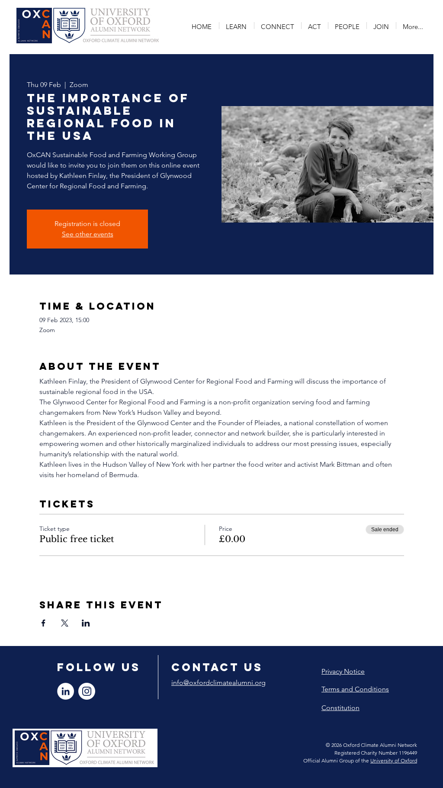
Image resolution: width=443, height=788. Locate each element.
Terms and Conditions (355, 689)
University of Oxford (393, 760)
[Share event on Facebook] (43, 623)
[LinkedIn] (65, 691)
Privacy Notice (343, 671)
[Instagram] (86, 691)
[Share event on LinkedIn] (86, 623)
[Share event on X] (65, 623)
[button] (236, 25)
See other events (87, 234)
